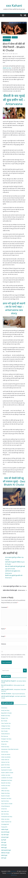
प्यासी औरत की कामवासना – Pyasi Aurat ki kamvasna (13, 693)
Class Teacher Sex (6, 723)
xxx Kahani (14, 5)
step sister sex (5, 811)
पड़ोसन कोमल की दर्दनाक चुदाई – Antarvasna (14, 590)
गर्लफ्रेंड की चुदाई (4, 829)
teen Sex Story (5, 814)
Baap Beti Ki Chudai (6, 713)
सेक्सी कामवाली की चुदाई (6, 850)
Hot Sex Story (4, 752)
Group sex (4, 744)
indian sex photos (5, 757)
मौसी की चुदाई (4, 847)
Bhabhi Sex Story (6, 37)
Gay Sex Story (4, 741)
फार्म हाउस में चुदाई (4, 837)
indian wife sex (5, 759)
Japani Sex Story (5, 765)
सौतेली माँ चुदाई (4, 855)
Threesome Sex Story (6, 816)
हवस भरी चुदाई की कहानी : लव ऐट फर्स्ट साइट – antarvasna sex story (14, 308)
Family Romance (5, 733)
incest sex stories (5, 754)
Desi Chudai (14, 37)
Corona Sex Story (5, 728)
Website (3, 644)
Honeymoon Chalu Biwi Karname (9, 749)
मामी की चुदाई (3, 845)
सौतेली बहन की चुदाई (5, 853)
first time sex (4, 736)
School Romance (5, 806)
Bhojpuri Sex (4, 718)
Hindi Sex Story (6, 40)
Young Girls (4, 827)
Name (3, 629)
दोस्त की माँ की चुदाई (5, 832)
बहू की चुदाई (3, 840)
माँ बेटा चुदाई (3, 842)
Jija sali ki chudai (5, 767)
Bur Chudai (4, 720)
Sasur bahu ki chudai (6, 803)
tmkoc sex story (5, 819)
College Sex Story (5, 726)
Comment (4, 607)
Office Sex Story (5, 790)
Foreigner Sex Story (6, 739)
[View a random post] (25, 15)
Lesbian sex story (5, 775)
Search (25, 670)
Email (3, 636)
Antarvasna (4, 708)
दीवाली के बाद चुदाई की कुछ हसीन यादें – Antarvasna (14, 100)
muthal (16, 53)
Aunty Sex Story (5, 710)
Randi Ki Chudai (5, 796)
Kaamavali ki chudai (6, 770)
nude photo (4, 788)
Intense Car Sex (5, 762)
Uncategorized (5, 824)
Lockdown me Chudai (6, 777)
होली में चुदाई (3, 858)
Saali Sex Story (5, 801)
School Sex (4, 809)
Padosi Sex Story (5, 793)
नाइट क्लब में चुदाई (5, 834)
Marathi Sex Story (5, 783)
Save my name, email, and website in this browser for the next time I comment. (13, 656)
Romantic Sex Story (6, 798)
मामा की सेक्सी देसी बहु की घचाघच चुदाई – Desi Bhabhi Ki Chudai (14, 481)
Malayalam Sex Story (6, 780)
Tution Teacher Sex (6, 821)
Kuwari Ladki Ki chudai (7, 772)
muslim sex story (5, 785)
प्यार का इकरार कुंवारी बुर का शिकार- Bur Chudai (14, 586)
